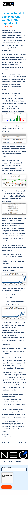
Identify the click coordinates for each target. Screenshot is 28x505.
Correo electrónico (7, 467)
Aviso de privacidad (20, 498)
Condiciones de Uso (10, 500)
